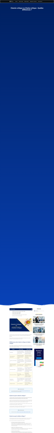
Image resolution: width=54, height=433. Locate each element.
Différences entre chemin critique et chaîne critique (19, 311)
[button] (31, 309)
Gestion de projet (21, 1)
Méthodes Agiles (26, 1)
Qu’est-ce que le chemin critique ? (17, 312)
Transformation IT (40, 1)
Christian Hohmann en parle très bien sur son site (20, 391)
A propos (16, 1)
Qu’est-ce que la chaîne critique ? (17, 313)
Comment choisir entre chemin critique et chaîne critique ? (20, 314)
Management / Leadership (33, 1)
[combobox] (39, 311)
